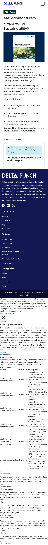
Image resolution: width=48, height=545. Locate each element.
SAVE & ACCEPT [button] (6, 544)
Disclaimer (6, 247)
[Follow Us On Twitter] (13, 205)
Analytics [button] (3, 500)
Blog (3, 225)
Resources (6, 229)
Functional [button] (4, 471)
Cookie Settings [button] (6, 311)
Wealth (4, 286)
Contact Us (6, 220)
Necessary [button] (4, 352)
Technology (6, 282)
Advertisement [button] (6, 515)
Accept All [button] (17, 311)
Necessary (6, 355)
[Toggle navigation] (43, 4)
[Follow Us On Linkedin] (8, 205)
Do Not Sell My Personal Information (10, 253)
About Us (5, 216)
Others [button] (3, 531)
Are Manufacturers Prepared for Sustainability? (19, 23)
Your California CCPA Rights (12, 259)
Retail (4, 278)
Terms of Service (8, 263)
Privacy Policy (7, 243)
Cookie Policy (7, 239)
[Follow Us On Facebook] (3, 205)
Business (5, 273)
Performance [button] (5, 487)
